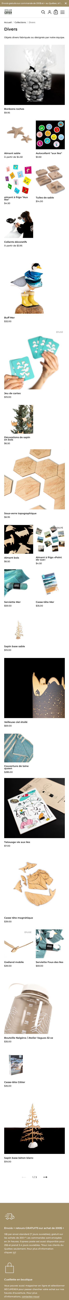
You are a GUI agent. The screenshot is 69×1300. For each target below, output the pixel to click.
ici (14, 1252)
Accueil (8, 22)
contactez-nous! (30, 1296)
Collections (20, 22)
